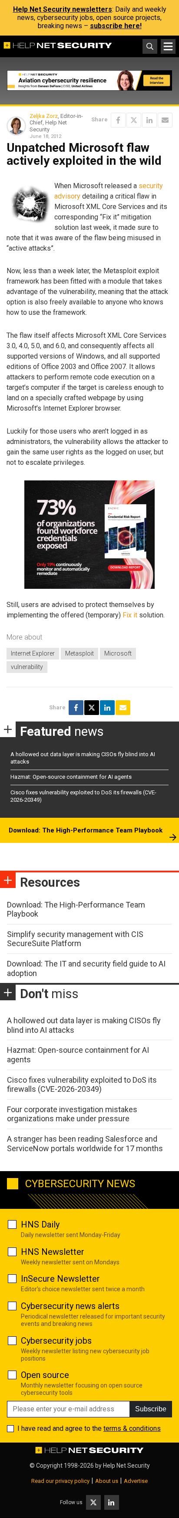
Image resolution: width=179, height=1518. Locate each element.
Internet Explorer (33, 653)
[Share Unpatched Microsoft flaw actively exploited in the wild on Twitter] (133, 120)
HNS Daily (40, 1224)
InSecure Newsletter (60, 1278)
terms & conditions (132, 1428)
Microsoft (118, 653)
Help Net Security (126, 1465)
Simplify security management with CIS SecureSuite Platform (75, 939)
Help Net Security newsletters (62, 9)
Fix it (130, 615)
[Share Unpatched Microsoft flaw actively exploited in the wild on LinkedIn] (149, 120)
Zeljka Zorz (44, 116)
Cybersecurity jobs (56, 1340)
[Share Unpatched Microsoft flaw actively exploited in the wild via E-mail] (165, 120)
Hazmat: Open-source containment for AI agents (71, 777)
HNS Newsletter (52, 1252)
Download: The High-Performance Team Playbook (85, 830)
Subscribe (150, 1409)
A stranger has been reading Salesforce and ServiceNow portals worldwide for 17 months (85, 1143)
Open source (45, 1375)
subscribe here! (116, 26)
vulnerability (27, 666)
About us (106, 1481)
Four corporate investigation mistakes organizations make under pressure (72, 1114)
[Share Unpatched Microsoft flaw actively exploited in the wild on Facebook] (118, 120)
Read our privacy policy (60, 1481)
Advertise (136, 1481)
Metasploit (79, 653)
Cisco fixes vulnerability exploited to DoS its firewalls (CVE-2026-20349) (82, 1084)
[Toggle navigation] (168, 46)
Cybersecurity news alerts (70, 1306)
